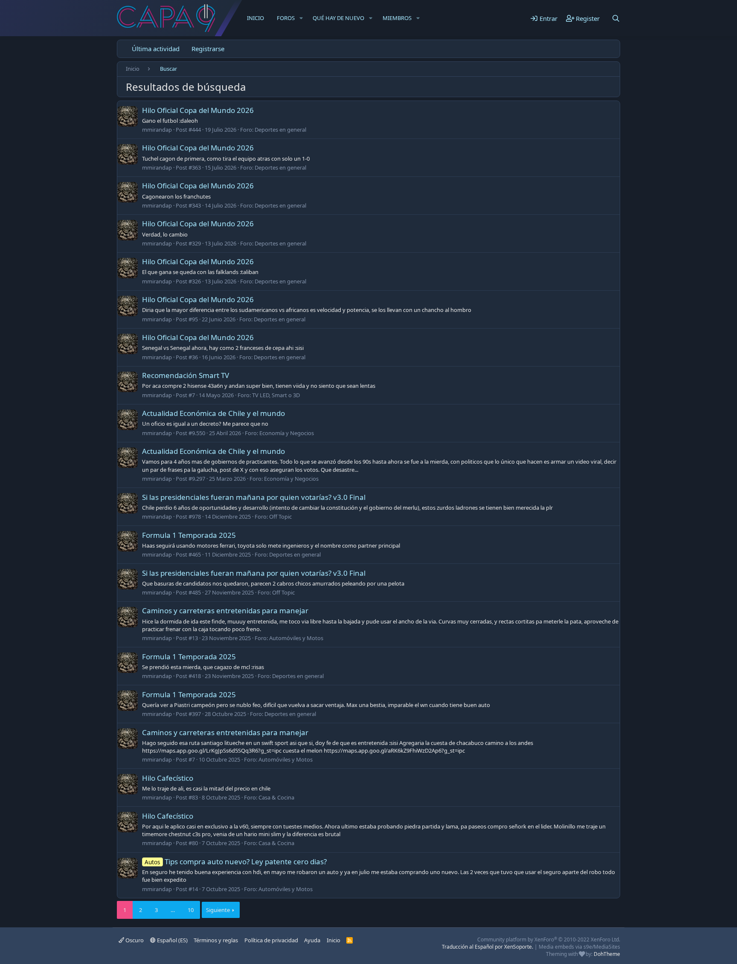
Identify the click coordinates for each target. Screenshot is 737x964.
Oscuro (134, 940)
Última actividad (156, 48)
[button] (301, 18)
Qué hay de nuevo (338, 18)
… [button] (173, 910)
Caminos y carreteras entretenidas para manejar (225, 610)
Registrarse (208, 48)
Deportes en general (280, 129)
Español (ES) (172, 940)
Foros (286, 18)
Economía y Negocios (286, 433)
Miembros (397, 18)
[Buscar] (615, 18)
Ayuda (312, 940)
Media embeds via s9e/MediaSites (579, 946)
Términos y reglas (216, 940)
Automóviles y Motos (296, 638)
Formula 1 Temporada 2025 (189, 535)
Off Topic (280, 516)
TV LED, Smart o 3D (276, 395)
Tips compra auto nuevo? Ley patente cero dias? (236, 861)
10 (191, 910)
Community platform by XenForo (548, 939)
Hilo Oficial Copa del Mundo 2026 (198, 110)
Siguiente (218, 910)
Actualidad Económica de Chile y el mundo (213, 413)
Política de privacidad (271, 940)
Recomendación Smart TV (185, 375)
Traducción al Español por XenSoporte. (487, 946)
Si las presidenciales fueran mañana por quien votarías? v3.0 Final (254, 497)
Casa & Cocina (276, 797)
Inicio (255, 18)
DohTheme (607, 954)
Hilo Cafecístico (167, 778)
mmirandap (157, 129)
